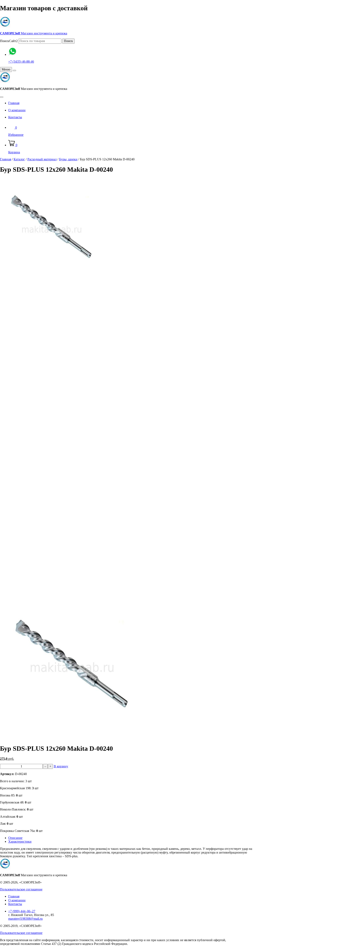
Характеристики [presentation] (20, 841)
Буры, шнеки (68, 159)
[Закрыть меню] (14, 70)
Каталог (19, 159)
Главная (13, 103)
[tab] (130, 838)
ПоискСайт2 (9, 41)
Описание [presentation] (15, 838)
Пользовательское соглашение (21, 889)
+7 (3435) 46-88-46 (21, 61)
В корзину (61, 766)
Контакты (15, 117)
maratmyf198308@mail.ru (25, 918)
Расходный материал (42, 159)
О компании (17, 110)
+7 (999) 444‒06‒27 (21, 911)
